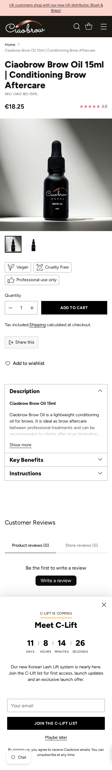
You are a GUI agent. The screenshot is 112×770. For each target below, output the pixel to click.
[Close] (104, 604)
